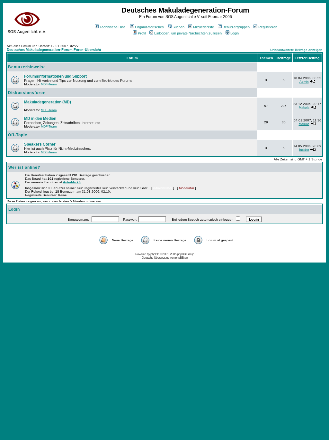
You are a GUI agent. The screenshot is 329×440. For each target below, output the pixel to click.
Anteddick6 (72, 182)
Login (234, 33)
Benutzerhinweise (27, 67)
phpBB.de (181, 257)
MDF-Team (49, 84)
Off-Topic (17, 135)
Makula (304, 107)
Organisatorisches (149, 27)
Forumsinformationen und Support (55, 76)
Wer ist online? (24, 167)
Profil (142, 33)
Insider (304, 149)
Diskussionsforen (27, 93)
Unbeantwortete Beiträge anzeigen (296, 50)
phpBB (154, 254)
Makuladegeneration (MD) (47, 102)
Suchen (178, 27)
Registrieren (267, 27)
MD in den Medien (40, 118)
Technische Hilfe (112, 27)
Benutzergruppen (236, 27)
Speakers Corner (40, 144)
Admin (304, 81)
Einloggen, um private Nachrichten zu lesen (188, 33)
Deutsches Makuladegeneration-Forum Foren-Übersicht (54, 50)
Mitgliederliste (203, 27)
